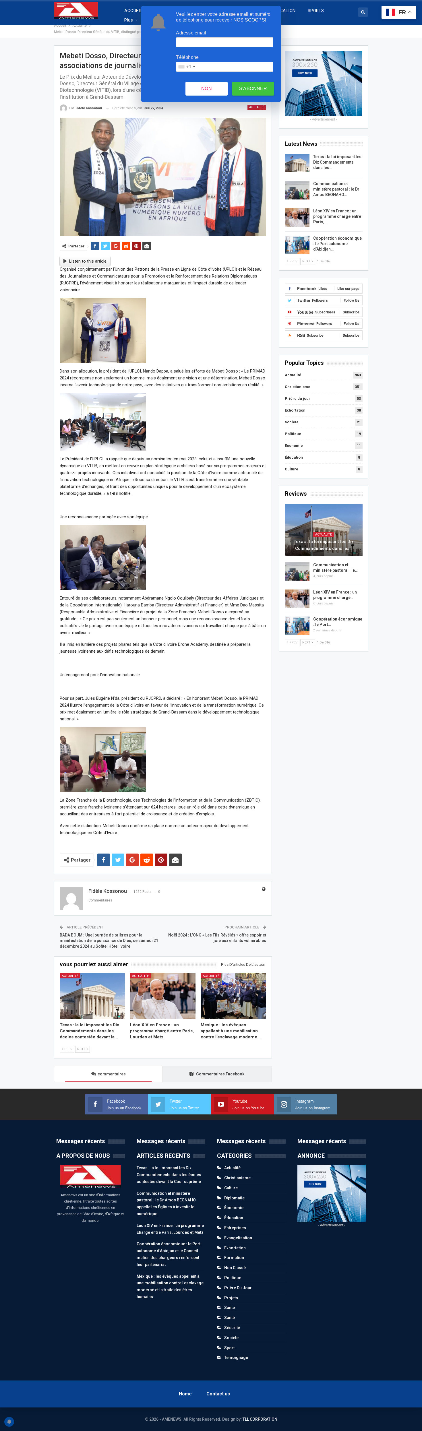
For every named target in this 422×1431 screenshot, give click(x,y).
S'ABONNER (253, 88)
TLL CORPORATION (260, 1419)
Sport (229, 1347)
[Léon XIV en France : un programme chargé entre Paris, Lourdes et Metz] (162, 996)
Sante (229, 1307)
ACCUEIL (133, 10)
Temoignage (236, 1357)
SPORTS (316, 10)
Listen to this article (88, 261)
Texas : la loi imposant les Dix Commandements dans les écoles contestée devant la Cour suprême (169, 1175)
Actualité (256, 107)
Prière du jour (297, 398)
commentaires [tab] (112, 1074)
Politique (293, 434)
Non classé (235, 1267)
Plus (128, 20)
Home (185, 1394)
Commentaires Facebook (220, 1074)
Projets (231, 1298)
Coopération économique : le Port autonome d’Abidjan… (337, 243)
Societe (292, 422)
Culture (291, 469)
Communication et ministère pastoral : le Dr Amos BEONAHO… (336, 189)
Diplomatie (234, 1198)
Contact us (218, 1394)
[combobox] (186, 66)
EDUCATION (284, 10)
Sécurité (232, 1327)
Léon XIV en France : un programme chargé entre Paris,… (337, 216)
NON (206, 88)
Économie (294, 445)
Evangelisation (238, 1238)
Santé (229, 1317)
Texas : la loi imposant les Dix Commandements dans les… (337, 162)
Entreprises (235, 1228)
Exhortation (295, 410)
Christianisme (297, 387)
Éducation (294, 457)
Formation (234, 1257)
